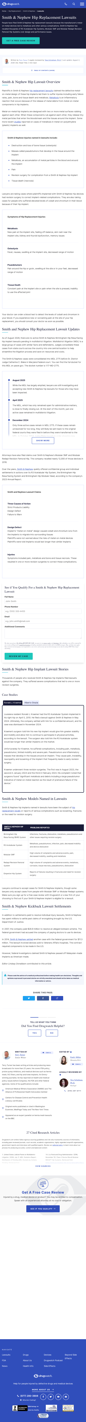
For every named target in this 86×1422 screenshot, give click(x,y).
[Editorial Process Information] (71, 1051)
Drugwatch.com (11, 4)
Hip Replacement (15, 11)
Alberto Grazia (31, 702)
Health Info (28, 1366)
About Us (27, 1360)
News (4, 1366)
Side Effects (49, 1366)
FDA (4, 1360)
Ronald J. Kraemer (12, 702)
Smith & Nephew (29, 11)
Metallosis (54, 97)
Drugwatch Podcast (53, 1360)
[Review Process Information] (60, 1074)
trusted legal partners (24, 645)
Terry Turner (23, 60)
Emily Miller (75, 1057)
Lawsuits (6, 1355)
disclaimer (56, 643)
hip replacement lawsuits (41, 90)
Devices (47, 1355)
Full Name (9, 597)
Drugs (26, 1355)
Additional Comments (15, 626)
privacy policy (47, 643)
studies (17, 122)
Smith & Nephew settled (21, 939)
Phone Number (11, 607)
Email (7, 616)
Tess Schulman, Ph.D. (53, 60)
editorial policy (58, 1145)
